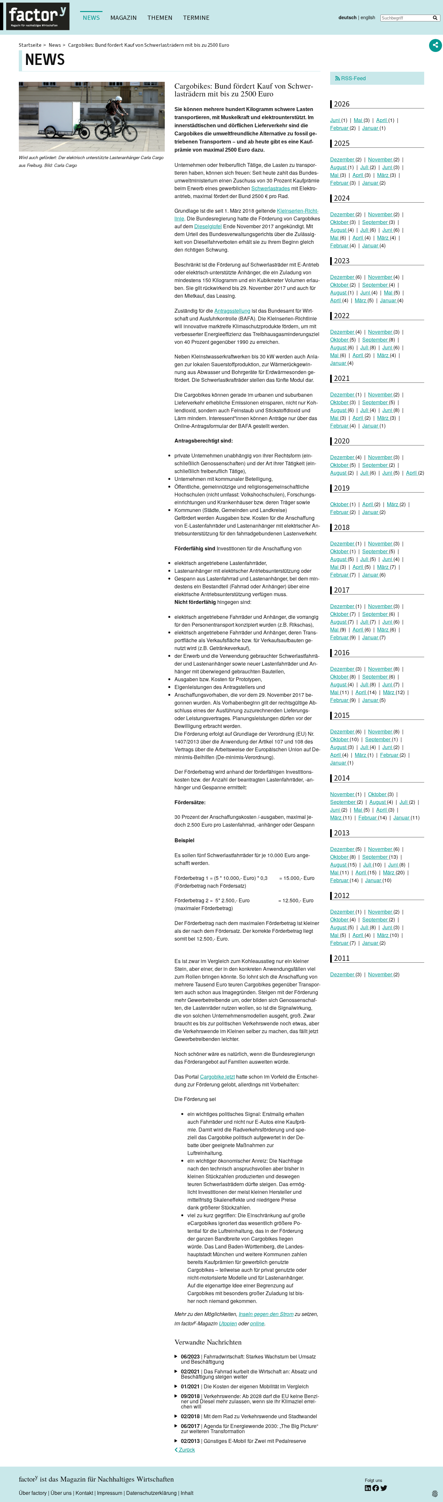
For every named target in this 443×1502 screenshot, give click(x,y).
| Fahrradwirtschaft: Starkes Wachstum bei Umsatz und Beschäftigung (248, 1359)
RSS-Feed (353, 78)
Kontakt (84, 1492)
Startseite (30, 45)
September (375, 222)
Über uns (61, 1492)
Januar (370, 127)
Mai (359, 120)
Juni (335, 120)
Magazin (123, 17)
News (91, 17)
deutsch (348, 17)
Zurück (186, 1449)
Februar (340, 127)
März (383, 175)
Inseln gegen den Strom (266, 1314)
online (257, 1323)
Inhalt (187, 1492)
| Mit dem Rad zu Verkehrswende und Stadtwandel (249, 1416)
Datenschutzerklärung (151, 1492)
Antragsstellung (232, 310)
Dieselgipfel (208, 226)
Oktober (340, 222)
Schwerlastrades (270, 188)
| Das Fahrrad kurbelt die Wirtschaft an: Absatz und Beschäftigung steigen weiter (249, 1374)
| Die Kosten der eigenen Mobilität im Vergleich (245, 1386)
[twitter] (383, 1488)
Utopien (228, 1323)
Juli (365, 167)
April (382, 120)
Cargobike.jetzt (217, 1076)
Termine (196, 17)
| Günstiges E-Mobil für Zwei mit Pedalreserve (243, 1441)
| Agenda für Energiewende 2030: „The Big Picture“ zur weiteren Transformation (249, 1428)
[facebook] (376, 1488)
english (368, 17)
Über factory (33, 1492)
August (339, 167)
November (380, 159)
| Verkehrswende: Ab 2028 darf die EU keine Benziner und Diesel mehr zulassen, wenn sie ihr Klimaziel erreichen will (250, 1401)
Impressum (109, 1492)
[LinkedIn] (368, 1488)
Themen (160, 17)
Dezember (342, 159)
